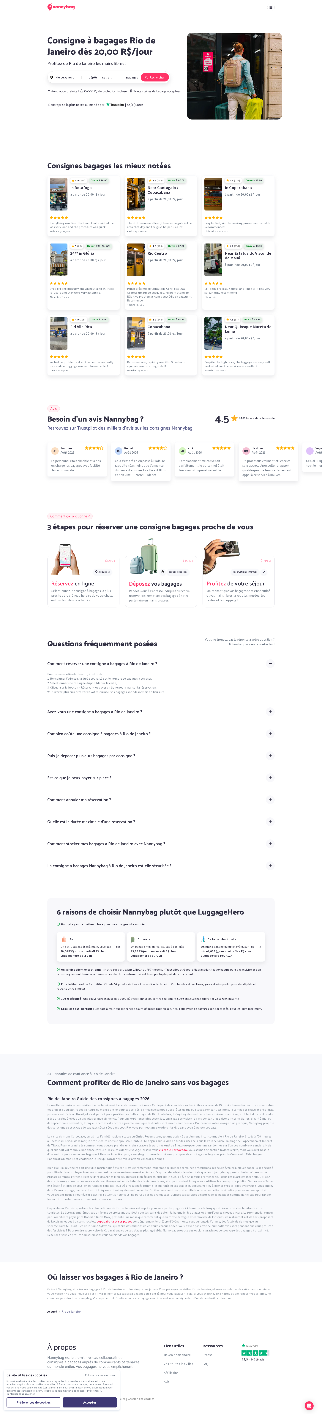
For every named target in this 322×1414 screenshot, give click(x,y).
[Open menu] (271, 7)
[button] (309, 1405)
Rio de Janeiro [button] (65, 77)
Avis (167, 1382)
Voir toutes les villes (178, 1364)
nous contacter (262, 644)
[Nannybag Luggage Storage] (63, 7)
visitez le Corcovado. (173, 1150)
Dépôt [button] (93, 77)
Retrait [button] (107, 77)
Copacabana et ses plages (114, 1221)
